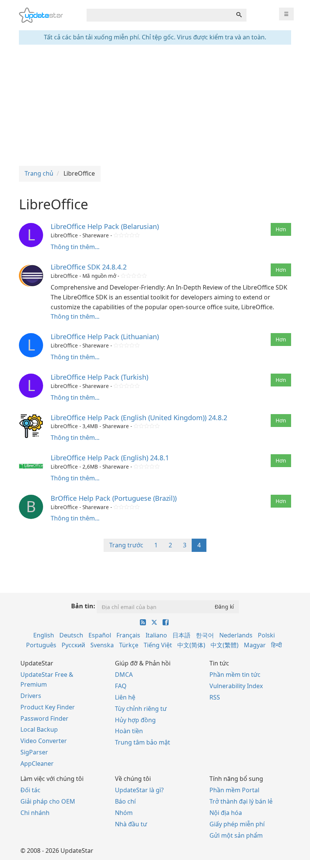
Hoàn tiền (129, 731)
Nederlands (236, 635)
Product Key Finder (47, 707)
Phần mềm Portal (234, 790)
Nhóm (124, 813)
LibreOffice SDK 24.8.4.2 (89, 266)
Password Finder (44, 718)
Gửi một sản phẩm (236, 835)
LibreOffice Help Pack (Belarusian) (105, 226)
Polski (266, 635)
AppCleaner (37, 763)
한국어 (205, 635)
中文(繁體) (225, 645)
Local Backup (39, 729)
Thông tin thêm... (75, 247)
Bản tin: (83, 606)
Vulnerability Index (236, 686)
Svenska (102, 645)
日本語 (181, 635)
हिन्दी (276, 645)
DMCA (124, 674)
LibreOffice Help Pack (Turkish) (99, 377)
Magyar (255, 645)
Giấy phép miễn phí (237, 824)
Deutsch (71, 635)
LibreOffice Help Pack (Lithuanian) (105, 336)
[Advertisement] (155, 105)
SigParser (34, 752)
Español (99, 635)
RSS (214, 697)
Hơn (281, 229)
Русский (73, 645)
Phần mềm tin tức (234, 674)
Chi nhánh (35, 813)
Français (128, 635)
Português (41, 645)
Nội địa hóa (225, 813)
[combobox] (159, 15)
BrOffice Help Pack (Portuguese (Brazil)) (114, 498)
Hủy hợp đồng (135, 720)
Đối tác (30, 790)
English (43, 635)
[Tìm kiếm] (238, 15)
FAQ (121, 686)
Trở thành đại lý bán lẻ (241, 801)
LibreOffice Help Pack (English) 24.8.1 (110, 457)
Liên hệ (125, 697)
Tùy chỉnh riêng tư (141, 708)
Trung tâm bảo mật (142, 742)
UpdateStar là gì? (139, 790)
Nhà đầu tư (131, 824)
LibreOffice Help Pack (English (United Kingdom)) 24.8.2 (139, 417)
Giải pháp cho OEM (47, 801)
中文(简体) (191, 645)
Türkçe (128, 645)
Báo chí (125, 801)
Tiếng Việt (158, 645)
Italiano (156, 635)
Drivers (30, 696)
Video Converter (43, 741)
